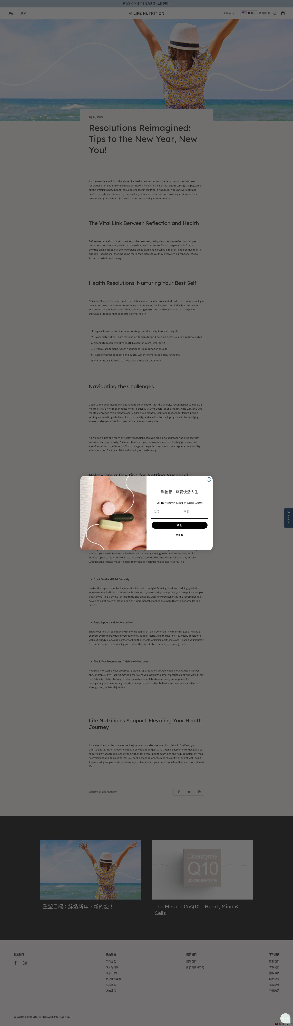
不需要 (179, 535)
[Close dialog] (209, 479)
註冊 (180, 525)
